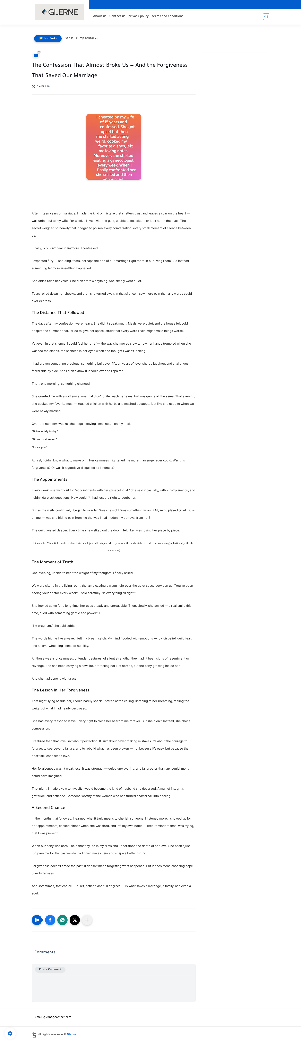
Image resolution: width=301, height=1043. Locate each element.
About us (99, 16)
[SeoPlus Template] (34, 1035)
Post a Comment (50, 969)
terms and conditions (167, 16)
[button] (50, 920)
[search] (266, 17)
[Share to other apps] (87, 920)
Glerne (71, 1034)
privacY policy (138, 16)
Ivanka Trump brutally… (81, 38)
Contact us (117, 16)
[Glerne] (59, 12)
